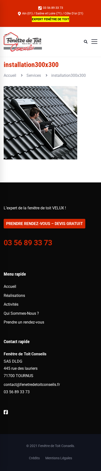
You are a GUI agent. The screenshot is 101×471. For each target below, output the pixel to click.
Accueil (10, 75)
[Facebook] (6, 412)
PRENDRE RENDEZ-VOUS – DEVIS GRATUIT (44, 223)
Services (33, 75)
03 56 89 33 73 (52, 8)
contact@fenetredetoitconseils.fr (32, 384)
